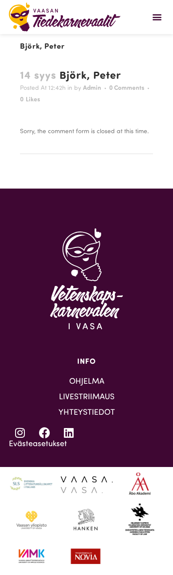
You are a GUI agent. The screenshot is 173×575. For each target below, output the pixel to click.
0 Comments (126, 87)
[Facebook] (44, 433)
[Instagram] (20, 433)
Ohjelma (86, 381)
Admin (92, 87)
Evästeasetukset (38, 443)
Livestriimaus (86, 396)
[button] (156, 17)
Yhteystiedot (87, 412)
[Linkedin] (69, 433)
